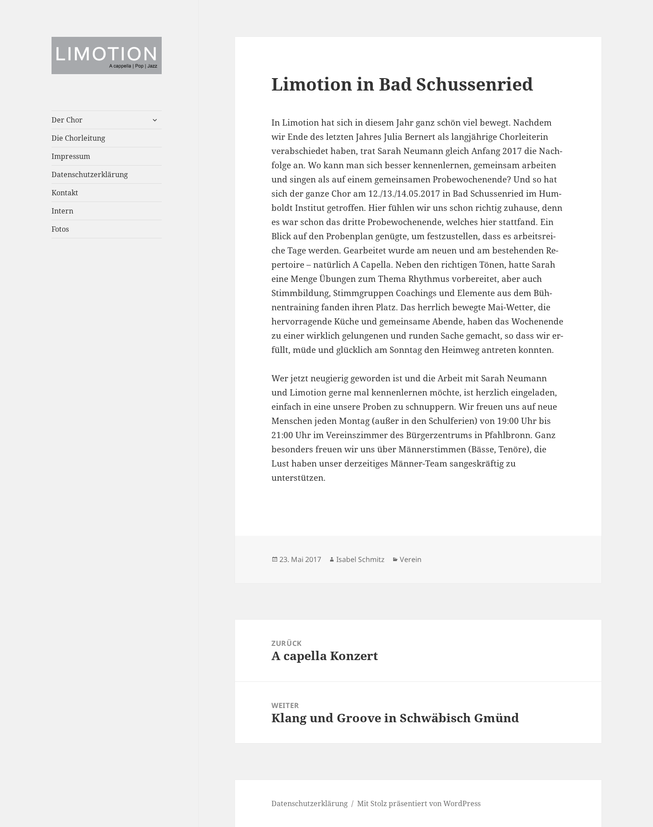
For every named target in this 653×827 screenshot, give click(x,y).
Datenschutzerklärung (90, 174)
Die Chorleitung (78, 138)
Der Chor (67, 120)
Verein (411, 559)
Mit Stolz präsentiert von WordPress (419, 803)
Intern (62, 211)
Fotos (60, 229)
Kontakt (65, 193)
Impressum (71, 156)
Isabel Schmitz (360, 559)
